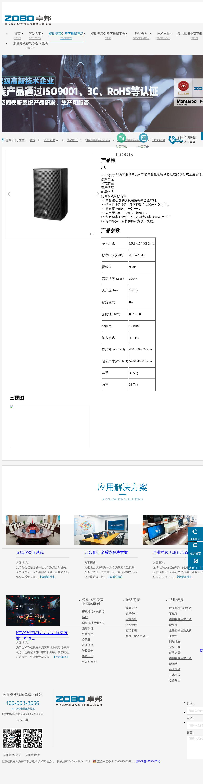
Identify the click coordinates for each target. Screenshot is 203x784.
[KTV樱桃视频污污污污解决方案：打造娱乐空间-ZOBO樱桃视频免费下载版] (37, 610)
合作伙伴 (131, 624)
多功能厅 (87, 634)
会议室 (86, 639)
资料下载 (174, 647)
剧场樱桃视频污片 (93, 622)
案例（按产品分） (137, 636)
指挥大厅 (87, 656)
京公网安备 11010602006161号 (115, 761)
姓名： (191, 703)
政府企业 (131, 608)
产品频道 (49, 140)
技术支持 (163, 36)
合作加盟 (174, 680)
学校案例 (87, 650)
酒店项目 (87, 628)
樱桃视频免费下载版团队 (180, 661)
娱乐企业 (131, 613)
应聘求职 (131, 630)
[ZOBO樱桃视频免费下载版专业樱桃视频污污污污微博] (32, 738)
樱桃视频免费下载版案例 (108, 36)
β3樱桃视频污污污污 (97, 140)
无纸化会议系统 (30, 552)
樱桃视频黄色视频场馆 (93, 614)
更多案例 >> (89, 661)
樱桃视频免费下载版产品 (66, 36)
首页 (17, 36)
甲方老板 (131, 619)
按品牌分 (72, 140)
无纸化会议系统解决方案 (106, 552)
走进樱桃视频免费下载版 (30, 45)
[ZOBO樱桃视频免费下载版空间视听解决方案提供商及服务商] (27, 24)
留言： (191, 732)
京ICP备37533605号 (148, 761)
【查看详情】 (47, 576)
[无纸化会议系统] (37, 530)
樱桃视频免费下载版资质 (180, 622)
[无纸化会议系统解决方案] (106, 530)
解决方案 (35, 36)
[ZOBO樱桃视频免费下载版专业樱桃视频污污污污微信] (12, 738)
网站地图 (174, 641)
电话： (191, 718)
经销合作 (141, 36)
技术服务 (174, 674)
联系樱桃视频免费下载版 (180, 611)
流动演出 (87, 645)
